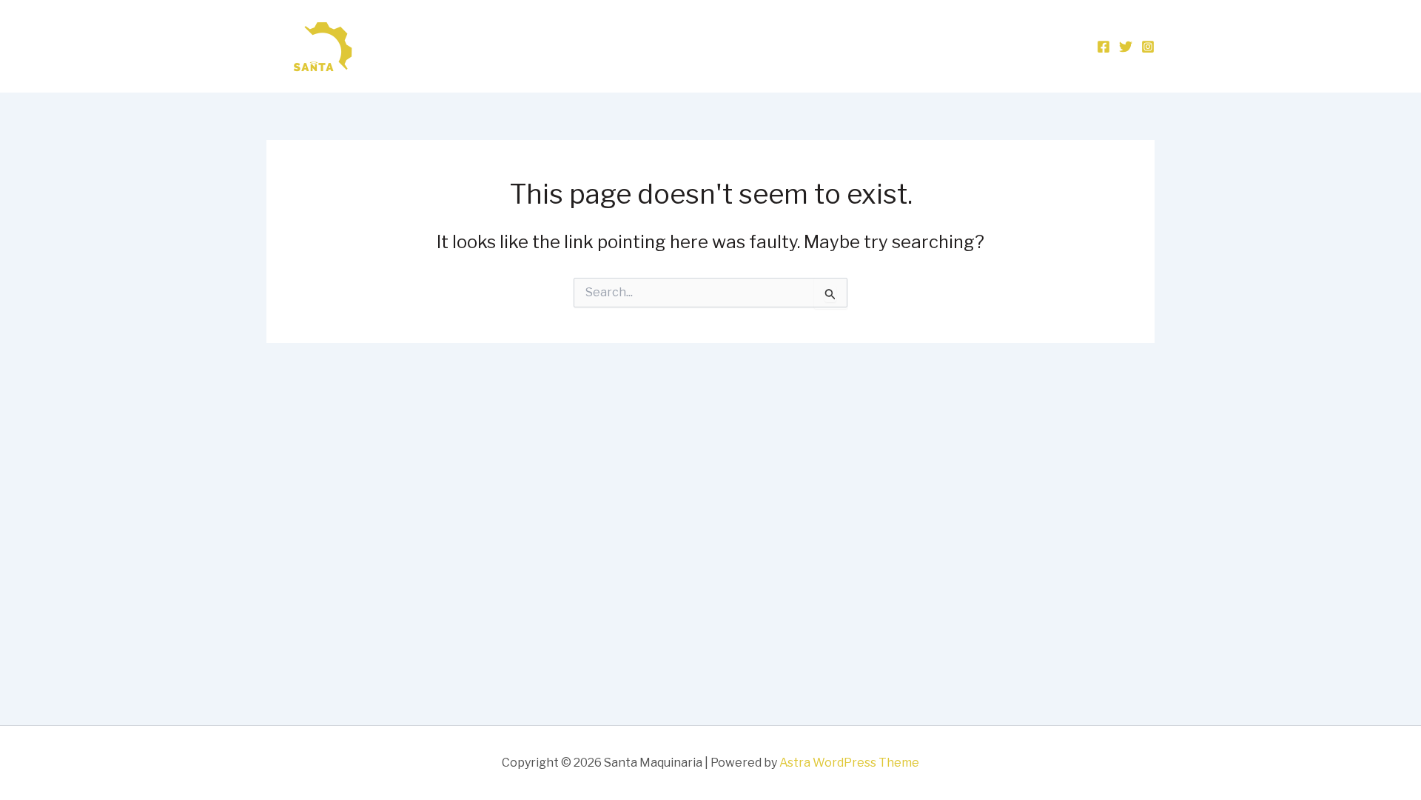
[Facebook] (1103, 46)
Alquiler (888, 46)
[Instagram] (1148, 46)
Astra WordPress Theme (849, 763)
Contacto (1043, 46)
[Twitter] (1125, 46)
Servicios (816, 46)
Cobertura (962, 46)
